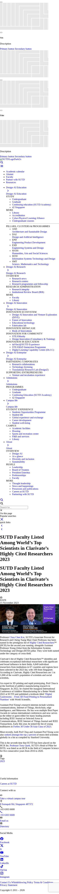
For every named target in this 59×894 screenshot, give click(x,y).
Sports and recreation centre (25, 433)
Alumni (9, 174)
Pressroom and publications (25, 489)
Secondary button (23, 49)
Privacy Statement (8, 885)
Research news (19, 278)
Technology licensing (22, 367)
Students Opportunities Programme (29, 412)
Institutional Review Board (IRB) (28, 292)
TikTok (3, 870)
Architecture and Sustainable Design (29, 231)
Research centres (20, 281)
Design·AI (17, 453)
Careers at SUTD (20, 491)
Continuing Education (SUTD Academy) (31, 395)
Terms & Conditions (43, 882)
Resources (11, 182)
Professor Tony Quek (20, 745)
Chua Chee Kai (17, 637)
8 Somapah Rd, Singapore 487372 (16, 804)
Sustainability (18, 461)
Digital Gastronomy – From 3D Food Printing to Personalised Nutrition (26, 697)
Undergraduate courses (23, 221)
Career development (21, 420)
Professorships (19, 475)
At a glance (17, 456)
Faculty (9, 177)
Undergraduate (19, 199)
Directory (4, 826)
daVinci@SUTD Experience (26, 344)
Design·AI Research (16, 273)
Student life (17, 415)
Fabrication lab (19, 325)
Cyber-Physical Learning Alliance (28, 218)
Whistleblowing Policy (22, 882)
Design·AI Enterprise (16, 359)
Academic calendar (15, 171)
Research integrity (20, 289)
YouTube (4, 856)
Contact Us (5, 882)
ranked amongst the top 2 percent (20, 734)
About (9, 448)
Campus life (12, 406)
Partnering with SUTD (23, 494)
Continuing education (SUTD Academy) (31, 204)
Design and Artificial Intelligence (28, 237)
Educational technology (23, 323)
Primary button (7, 49)
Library (15, 212)
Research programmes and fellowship (30, 284)
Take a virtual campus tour (12, 798)
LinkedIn (4, 863)
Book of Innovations (22, 331)
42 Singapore (18, 207)
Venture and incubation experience (28, 375)
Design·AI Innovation (16, 309)
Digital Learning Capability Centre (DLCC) (33, 350)
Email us (4, 820)
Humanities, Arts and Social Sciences (30, 253)
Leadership (17, 467)
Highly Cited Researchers (42, 642)
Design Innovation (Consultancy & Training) (33, 339)
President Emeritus (21, 472)
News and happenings (22, 486)
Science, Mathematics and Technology (30, 264)
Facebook (4, 842)
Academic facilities (21, 428)
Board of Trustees (20, 470)
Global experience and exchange (27, 417)
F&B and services (20, 436)
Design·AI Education (16, 193)
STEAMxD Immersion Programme (29, 347)
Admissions (11, 384)
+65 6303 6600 (7, 815)
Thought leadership (21, 483)
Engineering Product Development (28, 242)
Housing (16, 431)
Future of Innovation (22, 320)
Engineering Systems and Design (28, 248)
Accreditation (18, 215)
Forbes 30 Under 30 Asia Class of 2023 (32, 726)
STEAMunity (18, 336)
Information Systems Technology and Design (33, 258)
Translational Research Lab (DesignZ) (30, 369)
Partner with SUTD (15, 179)
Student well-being (21, 423)
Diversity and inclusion (23, 459)
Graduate (16, 202)
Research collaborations (23, 364)
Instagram (4, 877)
